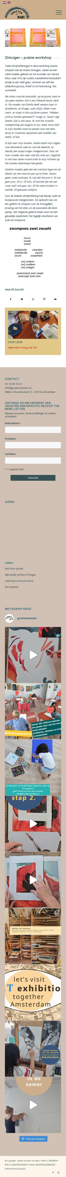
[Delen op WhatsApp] (33, 299)
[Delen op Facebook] (10, 299)
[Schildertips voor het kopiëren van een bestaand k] (33, 824)
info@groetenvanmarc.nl (18, 388)
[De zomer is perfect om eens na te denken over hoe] (33, 1105)
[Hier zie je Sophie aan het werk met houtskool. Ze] (33, 1049)
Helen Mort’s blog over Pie (22, 347)
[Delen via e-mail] (55, 299)
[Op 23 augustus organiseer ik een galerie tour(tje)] (33, 992)
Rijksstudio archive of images (20, 574)
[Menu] (56, 13)
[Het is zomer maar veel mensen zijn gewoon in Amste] (33, 936)
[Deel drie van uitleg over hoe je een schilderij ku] (33, 655)
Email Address (12, 423)
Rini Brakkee (11, 587)
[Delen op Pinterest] (44, 299)
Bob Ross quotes (14, 568)
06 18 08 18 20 (13, 384)
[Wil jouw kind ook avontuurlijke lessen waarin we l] (33, 767)
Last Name (10, 454)
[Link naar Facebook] (53, 1172)
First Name (10, 438)
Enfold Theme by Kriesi (15, 1169)
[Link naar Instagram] (58, 1172)
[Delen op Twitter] (21, 299)
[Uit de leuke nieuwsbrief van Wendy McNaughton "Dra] (33, 711)
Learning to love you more (19, 580)
